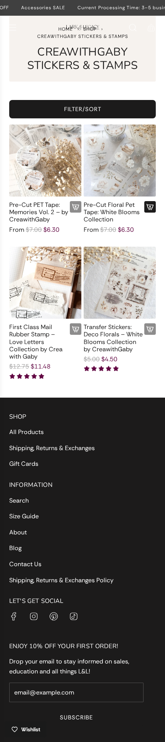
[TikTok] (73, 616)
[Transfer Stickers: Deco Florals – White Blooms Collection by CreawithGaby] (120, 283)
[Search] (133, 27)
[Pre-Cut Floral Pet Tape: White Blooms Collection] (120, 160)
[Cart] (151, 27)
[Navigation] (12, 27)
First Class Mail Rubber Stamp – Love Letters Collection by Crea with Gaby (36, 341)
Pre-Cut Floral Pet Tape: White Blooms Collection (112, 212)
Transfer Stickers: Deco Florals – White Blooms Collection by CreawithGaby (113, 338)
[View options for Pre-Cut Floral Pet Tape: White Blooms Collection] (150, 207)
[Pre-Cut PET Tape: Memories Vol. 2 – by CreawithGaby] (45, 160)
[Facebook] (14, 616)
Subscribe (76, 717)
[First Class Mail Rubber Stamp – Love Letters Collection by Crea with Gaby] (45, 283)
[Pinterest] (54, 616)
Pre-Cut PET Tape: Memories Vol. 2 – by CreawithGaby (38, 212)
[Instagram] (34, 616)
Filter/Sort (82, 109)
